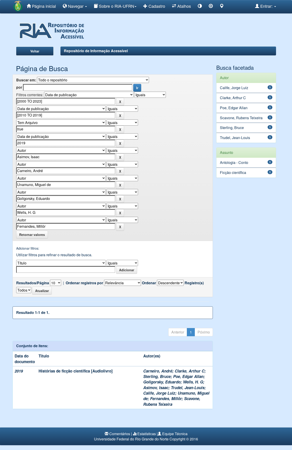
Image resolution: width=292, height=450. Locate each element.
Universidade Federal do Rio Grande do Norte (131, 439)
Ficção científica (233, 172)
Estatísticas (146, 433)
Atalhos (183, 6)
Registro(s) (194, 282)
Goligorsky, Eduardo (161, 382)
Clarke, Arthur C (189, 371)
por (19, 87)
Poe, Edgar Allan (188, 376)
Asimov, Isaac (155, 387)
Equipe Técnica (175, 433)
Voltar (34, 51)
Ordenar (149, 282)
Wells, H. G (193, 382)
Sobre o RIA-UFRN (116, 6)
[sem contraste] (210, 6)
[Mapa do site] (221, 6)
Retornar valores (32, 234)
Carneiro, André (157, 371)
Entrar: (266, 6)
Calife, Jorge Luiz (159, 393)
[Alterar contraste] (199, 6)
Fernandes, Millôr (166, 398)
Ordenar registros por (84, 282)
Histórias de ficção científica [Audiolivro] (76, 371)
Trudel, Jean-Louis (187, 387)
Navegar (76, 6)
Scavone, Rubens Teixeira (171, 401)
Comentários (119, 433)
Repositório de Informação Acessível (96, 50)
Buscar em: (26, 80)
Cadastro (156, 6)
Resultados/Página (32, 282)
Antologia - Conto (234, 162)
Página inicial (43, 6)
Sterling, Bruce (157, 376)
